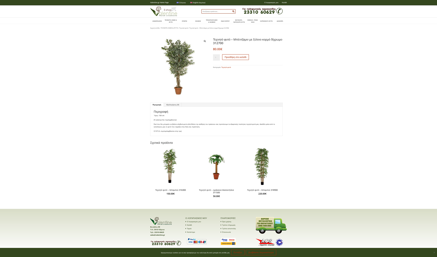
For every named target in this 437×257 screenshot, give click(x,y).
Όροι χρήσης (226, 221)
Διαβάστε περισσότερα (261, 252)
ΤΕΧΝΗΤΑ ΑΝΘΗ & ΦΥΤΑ (171, 21)
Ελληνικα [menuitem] (182, 2)
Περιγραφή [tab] (157, 105)
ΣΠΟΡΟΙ (184, 21)
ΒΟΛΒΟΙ (198, 21)
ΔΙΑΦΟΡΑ (280, 21)
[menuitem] (181, 2)
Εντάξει (238, 252)
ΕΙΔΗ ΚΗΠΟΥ (225, 21)
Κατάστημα (191, 232)
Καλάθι (284, 2)
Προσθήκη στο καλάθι (235, 57)
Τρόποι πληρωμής (228, 225)
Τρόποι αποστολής (229, 228)
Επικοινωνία (226, 232)
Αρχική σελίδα (155, 28)
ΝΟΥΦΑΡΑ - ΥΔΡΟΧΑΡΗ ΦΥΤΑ (239, 21)
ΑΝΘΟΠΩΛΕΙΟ (157, 21)
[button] (205, 41)
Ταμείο (189, 228)
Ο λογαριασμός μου (271, 2)
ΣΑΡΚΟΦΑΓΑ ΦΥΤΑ (266, 21)
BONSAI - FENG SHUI (253, 21)
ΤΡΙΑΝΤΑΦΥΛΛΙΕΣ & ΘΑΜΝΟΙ (211, 21)
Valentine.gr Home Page (159, 2)
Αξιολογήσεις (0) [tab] (172, 105)
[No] (434, 252)
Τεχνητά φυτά (183, 28)
